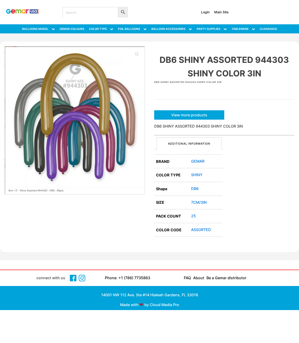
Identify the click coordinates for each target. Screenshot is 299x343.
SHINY (197, 174)
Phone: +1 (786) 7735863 (127, 277)
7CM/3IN (199, 202)
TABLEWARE (240, 29)
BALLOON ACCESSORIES (168, 29)
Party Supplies (208, 29)
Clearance (268, 29)
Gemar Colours (72, 29)
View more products (189, 115)
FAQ (187, 277)
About (198, 277)
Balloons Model (35, 29)
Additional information (189, 143)
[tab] (189, 143)
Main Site (221, 12)
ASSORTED (201, 229)
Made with (129, 304)
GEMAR (197, 161)
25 (193, 216)
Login (205, 12)
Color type (98, 29)
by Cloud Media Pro (161, 304)
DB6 (195, 188)
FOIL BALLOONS (129, 29)
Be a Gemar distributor (226, 277)
